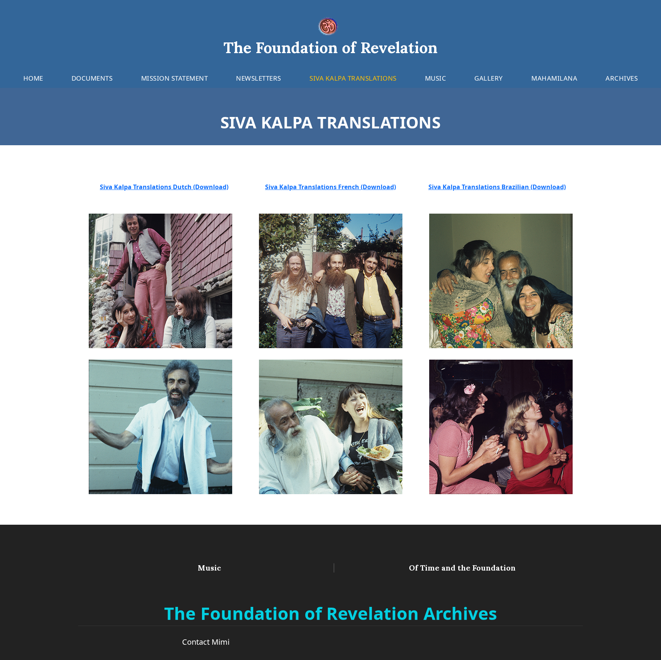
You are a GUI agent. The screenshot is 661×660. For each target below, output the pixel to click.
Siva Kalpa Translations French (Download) (330, 187)
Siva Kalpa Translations (353, 78)
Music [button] (435, 78)
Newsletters (258, 78)
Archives (622, 78)
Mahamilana (554, 78)
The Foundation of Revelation (330, 47)
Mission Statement (174, 78)
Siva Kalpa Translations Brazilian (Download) (497, 187)
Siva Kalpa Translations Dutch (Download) (164, 187)
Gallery (488, 78)
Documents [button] (92, 78)
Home (33, 78)
